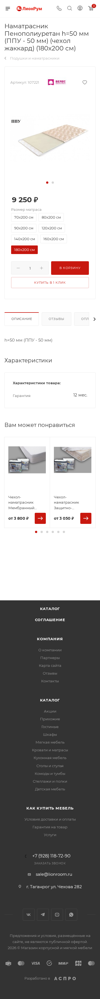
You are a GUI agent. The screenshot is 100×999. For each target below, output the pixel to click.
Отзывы (56, 319)
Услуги (50, 834)
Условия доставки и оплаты (50, 819)
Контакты (50, 681)
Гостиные (50, 726)
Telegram (43, 915)
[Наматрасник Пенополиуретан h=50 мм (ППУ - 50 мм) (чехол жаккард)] (50, 137)
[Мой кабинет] (80, 8)
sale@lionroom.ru (54, 874)
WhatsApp (71, 915)
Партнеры (50, 657)
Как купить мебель (50, 808)
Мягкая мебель (50, 742)
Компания (50, 639)
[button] (47, 183)
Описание (21, 319)
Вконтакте (29, 915)
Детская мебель (50, 789)
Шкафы (50, 734)
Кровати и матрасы (50, 750)
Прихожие (50, 719)
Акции (50, 711)
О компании (50, 650)
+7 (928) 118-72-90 (51, 856)
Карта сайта (50, 665)
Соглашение (50, 620)
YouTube (57, 915)
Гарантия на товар (50, 827)
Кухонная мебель (50, 757)
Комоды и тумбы (50, 773)
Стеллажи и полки (50, 781)
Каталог (50, 608)
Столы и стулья (50, 766)
